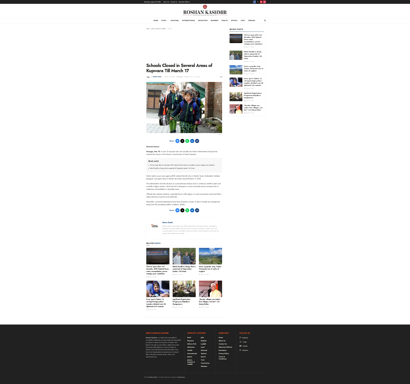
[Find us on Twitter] (257, 2)
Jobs (202, 337)
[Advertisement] (184, 46)
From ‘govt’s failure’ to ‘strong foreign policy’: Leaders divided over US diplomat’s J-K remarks (156, 303)
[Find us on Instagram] (264, 2)
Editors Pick (191, 344)
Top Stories (205, 363)
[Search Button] (265, 20)
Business (214, 20)
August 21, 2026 (151, 277)
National (175, 20)
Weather (204, 366)
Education (203, 20)
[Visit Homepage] (205, 11)
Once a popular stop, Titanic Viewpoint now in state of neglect (210, 269)
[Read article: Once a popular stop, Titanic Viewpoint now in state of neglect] (210, 256)
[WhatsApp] (187, 141)
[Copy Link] (197, 141)
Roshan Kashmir (153, 377)
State (163, 20)
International (188, 20)
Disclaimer (222, 350)
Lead (202, 347)
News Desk (157, 77)
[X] (182, 141)
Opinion (251, 20)
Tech (243, 20)
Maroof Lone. (181, 377)
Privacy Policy (224, 353)
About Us (166, 2)
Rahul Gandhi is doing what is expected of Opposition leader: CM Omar (172, 168)
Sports (234, 20)
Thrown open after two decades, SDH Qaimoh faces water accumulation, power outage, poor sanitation (182, 165)
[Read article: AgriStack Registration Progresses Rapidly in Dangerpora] (184, 289)
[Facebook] (177, 141)
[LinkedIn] (192, 141)
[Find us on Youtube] (261, 2)
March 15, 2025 (170, 77)
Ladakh (203, 344)
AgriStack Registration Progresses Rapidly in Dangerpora (181, 301)
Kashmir (170, 29)
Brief (189, 337)
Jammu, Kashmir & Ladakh (158, 29)
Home (155, 20)
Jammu (189, 357)
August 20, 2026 (204, 274)
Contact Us (173, 2)
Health (225, 20)
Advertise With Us (184, 2)
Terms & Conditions (223, 358)
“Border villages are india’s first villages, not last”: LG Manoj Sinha (209, 301)
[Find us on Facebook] (254, 2)
